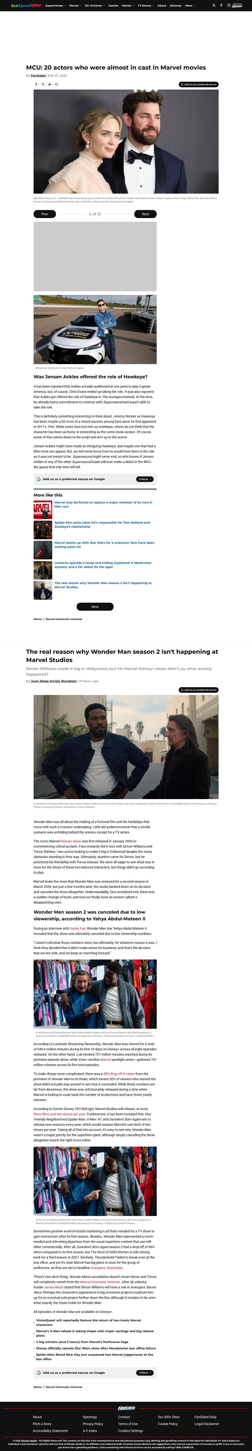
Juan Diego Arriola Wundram (54, 681)
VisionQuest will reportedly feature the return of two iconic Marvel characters (88, 1323)
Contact (124, 1417)
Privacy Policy (93, 1424)
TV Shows (144, 5)
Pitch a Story (42, 1424)
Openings (90, 1417)
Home (38, 619)
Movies (126, 5)
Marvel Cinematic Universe (64, 619)
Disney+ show (70, 841)
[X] (213, 5)
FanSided (38, 75)
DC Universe (93, 5)
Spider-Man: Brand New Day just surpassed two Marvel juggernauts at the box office (94, 1357)
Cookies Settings (130, 1431)
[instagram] (228, 5)
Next (145, 214)
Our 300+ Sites (169, 1417)
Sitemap (175, 5)
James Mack (53, 1287)
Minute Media (29, 1440)
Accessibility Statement (50, 1431)
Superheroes (54, 5)
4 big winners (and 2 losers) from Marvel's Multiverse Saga (82, 1342)
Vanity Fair (77, 928)
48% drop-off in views (119, 1074)
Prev (44, 214)
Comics (113, 5)
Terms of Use (128, 1424)
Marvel (74, 5)
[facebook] (221, 5)
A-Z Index (90, 1431)
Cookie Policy (168, 1424)
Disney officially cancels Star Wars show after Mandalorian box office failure (96, 1348)
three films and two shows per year (59, 1114)
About (162, 5)
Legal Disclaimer (207, 1424)
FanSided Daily (206, 1417)
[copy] (56, 84)
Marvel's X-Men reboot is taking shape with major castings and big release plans (95, 1333)
